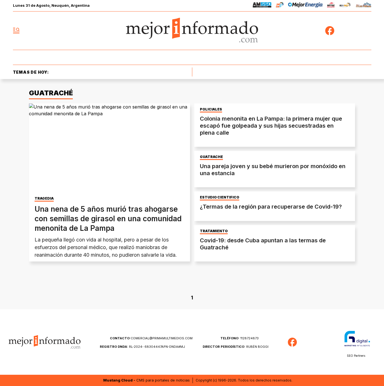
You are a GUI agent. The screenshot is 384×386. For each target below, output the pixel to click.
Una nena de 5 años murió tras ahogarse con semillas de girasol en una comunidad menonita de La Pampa (108, 218)
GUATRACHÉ (211, 157)
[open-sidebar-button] (16, 30)
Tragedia (44, 198)
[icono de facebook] (329, 30)
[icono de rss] (366, 30)
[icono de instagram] (354, 30)
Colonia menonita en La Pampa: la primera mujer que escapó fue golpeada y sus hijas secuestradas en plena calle (271, 125)
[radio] (262, 5)
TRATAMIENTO (214, 231)
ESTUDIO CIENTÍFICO (219, 197)
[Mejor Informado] (192, 31)
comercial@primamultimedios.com (151, 338)
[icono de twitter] (342, 30)
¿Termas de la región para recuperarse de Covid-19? (271, 206)
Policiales (211, 109)
